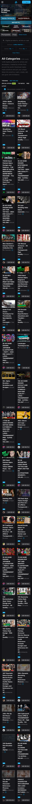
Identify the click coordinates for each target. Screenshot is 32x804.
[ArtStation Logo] (16, 2)
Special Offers (8, 83)
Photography (5, 34)
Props (15, 34)
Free (27, 83)
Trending (5, 80)
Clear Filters (16, 53)
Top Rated (21, 83)
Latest (4, 86)
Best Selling (14, 80)
